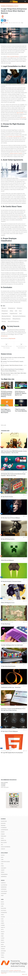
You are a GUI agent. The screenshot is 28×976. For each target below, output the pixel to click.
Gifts (2, 929)
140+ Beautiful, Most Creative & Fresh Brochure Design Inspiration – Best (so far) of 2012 (13, 474)
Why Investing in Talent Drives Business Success (12, 365)
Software (3, 950)
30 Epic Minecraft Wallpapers (7, 560)
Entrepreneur (9, 6)
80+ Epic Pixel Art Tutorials (7, 496)
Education (3, 908)
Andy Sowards (5, 22)
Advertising (4, 821)
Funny (2, 921)
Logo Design (4, 891)
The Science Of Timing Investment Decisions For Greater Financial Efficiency (6, 394)
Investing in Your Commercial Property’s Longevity (12, 361)
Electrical (3, 910)
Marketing (3, 840)
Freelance (3, 836)
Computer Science (5, 861)
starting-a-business (6, 318)
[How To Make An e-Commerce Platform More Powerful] (7, 402)
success (4, 321)
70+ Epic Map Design (5, 623)
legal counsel (23, 117)
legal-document (13, 313)
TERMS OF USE (3, 973)
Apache (2, 855)
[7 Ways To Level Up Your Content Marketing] (21, 402)
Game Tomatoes (4, 782)
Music (2, 944)
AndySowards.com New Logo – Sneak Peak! (11, 687)
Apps (2, 857)
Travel (2, 957)
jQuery (2, 870)
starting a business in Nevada (16, 153)
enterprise (20, 308)
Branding (3, 825)
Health (2, 931)
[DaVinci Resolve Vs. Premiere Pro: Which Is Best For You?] (21, 385)
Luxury (2, 938)
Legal (2, 838)
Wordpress (4, 876)
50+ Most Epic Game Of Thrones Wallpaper (10, 517)
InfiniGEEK (3, 784)
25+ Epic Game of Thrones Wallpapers (9, 731)
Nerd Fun (3, 946)
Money (2, 940)
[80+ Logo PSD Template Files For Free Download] (14, 742)
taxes (20, 216)
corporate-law (12, 308)
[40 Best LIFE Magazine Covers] (14, 592)
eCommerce (4, 827)
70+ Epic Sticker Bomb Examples (8, 666)
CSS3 (2, 863)
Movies (2, 942)
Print (2, 895)
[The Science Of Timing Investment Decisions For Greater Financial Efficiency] (7, 385)
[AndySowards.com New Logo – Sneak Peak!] (14, 676)
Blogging (3, 823)
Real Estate (4, 842)
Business (3, 6)
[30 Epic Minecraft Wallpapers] (14, 549)
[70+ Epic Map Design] (14, 613)
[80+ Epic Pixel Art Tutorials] (14, 486)
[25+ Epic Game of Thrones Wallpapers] (14, 720)
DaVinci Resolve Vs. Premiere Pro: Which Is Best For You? (20, 393)
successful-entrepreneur (13, 321)
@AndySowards (4, 335)
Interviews (3, 889)
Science (3, 948)
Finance (3, 834)
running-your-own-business (19, 316)
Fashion (3, 916)
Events (2, 831)
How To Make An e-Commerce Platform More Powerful (6, 411)
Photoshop (3, 893)
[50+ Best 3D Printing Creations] (14, 528)
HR (16, 310)
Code (2, 859)
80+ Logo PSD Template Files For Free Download (12, 752)
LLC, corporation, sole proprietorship (13, 136)
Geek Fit (3, 927)
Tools (2, 955)
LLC (21, 313)
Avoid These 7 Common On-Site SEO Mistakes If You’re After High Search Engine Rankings (13, 709)
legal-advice (5, 313)
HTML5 (2, 865)
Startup (16, 6)
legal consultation (20, 112)
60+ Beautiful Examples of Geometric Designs (11, 581)
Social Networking (5, 846)
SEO (2, 844)
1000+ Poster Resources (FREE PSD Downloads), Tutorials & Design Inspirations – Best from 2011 (14, 452)
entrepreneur (5, 310)
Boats (2, 901)
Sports (2, 953)
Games (2, 923)
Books (2, 904)
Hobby (2, 933)
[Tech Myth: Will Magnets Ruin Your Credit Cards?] (14, 634)
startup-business (16, 318)
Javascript (3, 868)
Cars (2, 906)
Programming (4, 874)
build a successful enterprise (13, 56)
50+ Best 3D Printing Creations (8, 539)
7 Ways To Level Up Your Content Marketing (21, 410)
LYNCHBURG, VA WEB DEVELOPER (15, 970)
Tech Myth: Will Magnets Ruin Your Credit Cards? (12, 645)
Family (2, 914)
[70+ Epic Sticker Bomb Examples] (14, 655)
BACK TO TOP (24, 974)
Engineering (4, 912)
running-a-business (6, 316)
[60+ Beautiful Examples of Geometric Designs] (14, 570)
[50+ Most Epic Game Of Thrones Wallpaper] (14, 507)
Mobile (2, 872)
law (20, 310)
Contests (3, 882)
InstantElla (3, 785)
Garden (3, 925)
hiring (11, 310)
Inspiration (3, 887)
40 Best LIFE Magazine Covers (7, 602)
